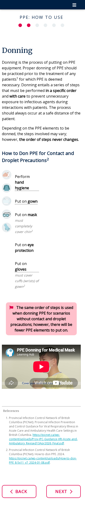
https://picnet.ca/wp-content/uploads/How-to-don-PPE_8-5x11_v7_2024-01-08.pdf (43, 460)
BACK (20, 491)
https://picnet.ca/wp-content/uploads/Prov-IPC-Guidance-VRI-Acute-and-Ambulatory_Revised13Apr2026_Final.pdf (43, 439)
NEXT (62, 491)
